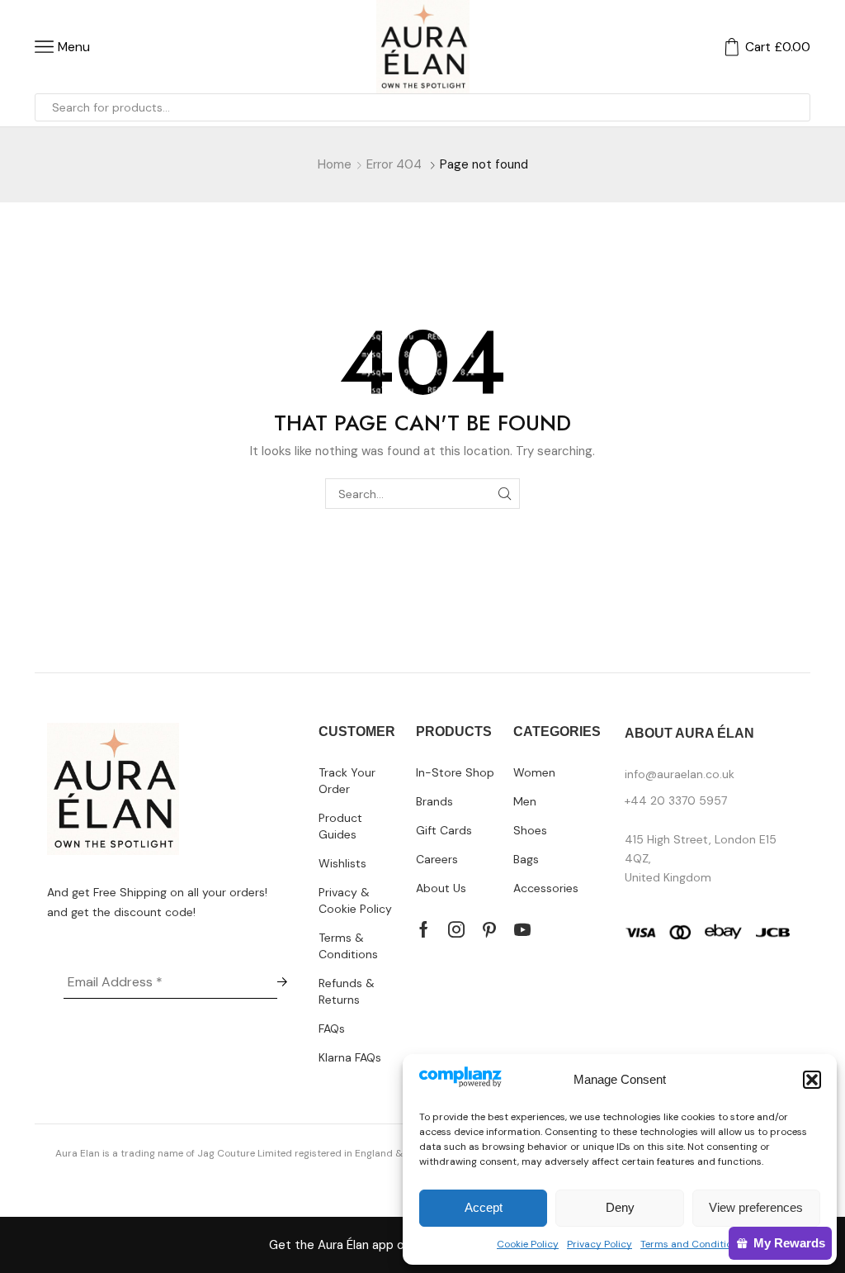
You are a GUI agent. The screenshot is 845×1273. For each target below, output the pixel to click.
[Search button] (796, 107)
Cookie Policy (528, 1244)
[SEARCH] (504, 493)
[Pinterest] (489, 929)
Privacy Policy (599, 1244)
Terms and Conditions (691, 1244)
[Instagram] (456, 929)
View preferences (756, 1207)
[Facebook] (424, 929)
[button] (812, 1079)
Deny (620, 1207)
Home (335, 164)
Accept (484, 1207)
